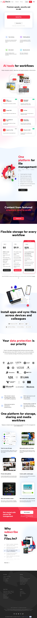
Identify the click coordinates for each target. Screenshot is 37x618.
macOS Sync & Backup (11, 326)
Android (22, 323)
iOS (27, 323)
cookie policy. (26, 616)
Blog (20, 595)
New (30, 1)
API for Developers (23, 593)
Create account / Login (6, 576)
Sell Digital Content (23, 583)
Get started (27, 512)
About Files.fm (22, 592)
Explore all (18, 218)
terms (21, 616)
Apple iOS (12, 591)
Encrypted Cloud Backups (24, 579)
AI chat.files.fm (5, 598)
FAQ (20, 594)
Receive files (18, 23)
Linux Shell (29, 326)
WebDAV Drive (5, 594)
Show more (6, 562)
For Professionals (6, 578)
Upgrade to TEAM (29, 270)
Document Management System (25, 578)
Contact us (21, 591)
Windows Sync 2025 (13, 323)
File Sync (21, 576)
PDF (8, 593)
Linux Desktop (21, 326)
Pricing (4, 577)
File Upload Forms (23, 582)
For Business (5, 579)
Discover (17, 1)
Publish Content (22, 584)
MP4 (11, 593)
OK (30, 616)
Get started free (7, 270)
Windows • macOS (11, 592)
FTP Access (5, 595)
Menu (1, 1)
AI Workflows (22, 577)
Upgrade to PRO (18, 270)
